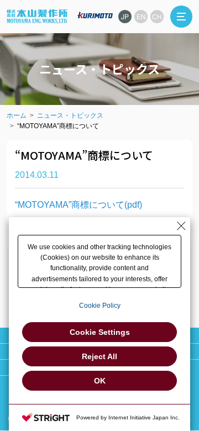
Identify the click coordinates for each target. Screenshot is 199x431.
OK (100, 380)
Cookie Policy (100, 305)
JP (125, 16)
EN (141, 16)
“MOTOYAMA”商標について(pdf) (78, 204)
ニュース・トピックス (70, 115)
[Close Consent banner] (181, 226)
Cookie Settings (100, 332)
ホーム (17, 115)
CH (157, 16)
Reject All (99, 356)
